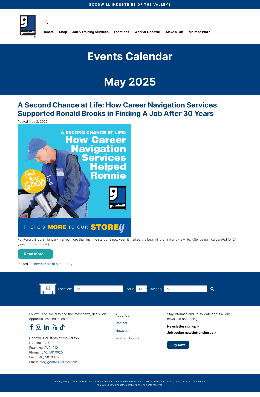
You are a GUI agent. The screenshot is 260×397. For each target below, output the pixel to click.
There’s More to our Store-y (52, 264)
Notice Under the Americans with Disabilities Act (115, 381)
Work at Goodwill (147, 32)
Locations (121, 32)
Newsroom (123, 330)
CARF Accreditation (154, 381)
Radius (129, 289)
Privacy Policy (61, 381)
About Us (122, 315)
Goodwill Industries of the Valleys (124, 385)
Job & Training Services (90, 32)
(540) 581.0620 (51, 352)
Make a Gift (174, 32)
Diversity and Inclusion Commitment (186, 381)
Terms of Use (79, 381)
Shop (63, 32)
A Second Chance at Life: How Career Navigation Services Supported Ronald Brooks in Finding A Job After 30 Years (117, 109)
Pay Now (178, 345)
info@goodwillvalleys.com (58, 362)
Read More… (35, 254)
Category (155, 289)
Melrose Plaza (199, 32)
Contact (121, 323)
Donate (48, 32)
